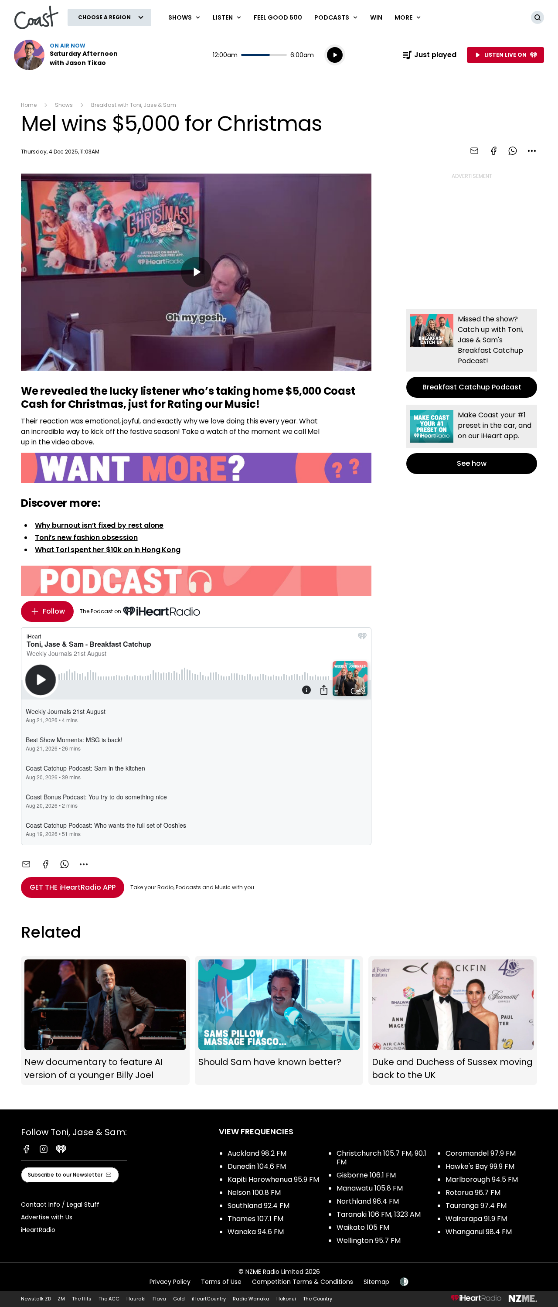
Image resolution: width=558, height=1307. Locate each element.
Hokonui (286, 1298)
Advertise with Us (46, 1217)
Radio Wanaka (251, 1298)
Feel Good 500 (278, 17)
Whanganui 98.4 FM (479, 1232)
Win (376, 17)
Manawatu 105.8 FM (370, 1188)
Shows (64, 105)
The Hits (82, 1298)
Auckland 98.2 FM (257, 1153)
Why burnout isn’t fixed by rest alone (99, 525)
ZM (61, 1298)
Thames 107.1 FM (255, 1219)
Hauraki (136, 1298)
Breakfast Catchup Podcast (471, 353)
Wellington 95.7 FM (369, 1240)
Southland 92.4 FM (258, 1206)
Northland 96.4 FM (368, 1201)
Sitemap (376, 1281)
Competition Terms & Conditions (302, 1281)
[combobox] (532, 151)
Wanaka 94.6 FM (256, 1232)
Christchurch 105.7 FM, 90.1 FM (381, 1157)
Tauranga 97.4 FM (476, 1206)
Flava (159, 1298)
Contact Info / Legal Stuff (60, 1204)
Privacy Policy (170, 1281)
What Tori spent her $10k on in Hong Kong (107, 550)
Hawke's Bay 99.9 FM (480, 1166)
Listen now (70, 55)
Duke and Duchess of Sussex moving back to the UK (452, 1020)
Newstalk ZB (36, 1298)
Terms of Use (221, 1281)
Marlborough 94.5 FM (482, 1179)
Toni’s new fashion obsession (86, 537)
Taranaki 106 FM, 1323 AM (379, 1214)
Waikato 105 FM (363, 1227)
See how (471, 439)
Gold (179, 1298)
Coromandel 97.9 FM (481, 1153)
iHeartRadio (38, 1229)
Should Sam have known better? (279, 1020)
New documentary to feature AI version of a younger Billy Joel (105, 1020)
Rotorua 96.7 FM (473, 1193)
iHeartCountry (209, 1298)
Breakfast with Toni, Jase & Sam (133, 105)
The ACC (109, 1298)
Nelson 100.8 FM (254, 1193)
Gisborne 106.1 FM (366, 1175)
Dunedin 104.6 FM (257, 1166)
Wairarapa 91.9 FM (476, 1219)
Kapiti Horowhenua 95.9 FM (273, 1179)
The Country (317, 1298)
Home (29, 105)
